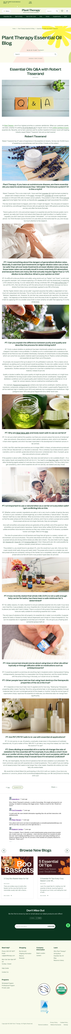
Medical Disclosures (56, 1024)
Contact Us (5, 972)
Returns (21, 956)
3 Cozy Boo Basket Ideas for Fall (16, 879)
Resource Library (59, 960)
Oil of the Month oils (29, 128)
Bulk (65, 16)
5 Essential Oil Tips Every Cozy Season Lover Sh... (52, 880)
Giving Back (57, 953)
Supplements (57, 16)
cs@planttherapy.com (8, 955)
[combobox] (52, 11)
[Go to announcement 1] (15, 6)
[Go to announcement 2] (17, 6)
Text (39, 918)
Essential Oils (7, 16)
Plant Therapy (16, 1023)
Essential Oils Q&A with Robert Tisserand (47, 28)
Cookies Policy (64, 1022)
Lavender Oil (46, 193)
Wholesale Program (7, 983)
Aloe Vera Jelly (22, 433)
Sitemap (66, 1024)
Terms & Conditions (43, 1024)
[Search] (57, 11)
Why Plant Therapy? (60, 951)
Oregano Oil (9, 542)
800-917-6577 (10, 951)
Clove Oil (17, 542)
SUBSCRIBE (51, 926)
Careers (38, 955)
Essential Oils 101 (59, 956)
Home (47, 16)
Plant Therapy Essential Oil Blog (26, 28)
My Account (22, 951)
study (32, 195)
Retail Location (40, 953)
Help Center (5, 968)
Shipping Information (25, 953)
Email (33, 918)
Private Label (6, 988)
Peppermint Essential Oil (21, 385)
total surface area (60, 283)
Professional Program (8, 985)
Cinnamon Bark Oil (30, 542)
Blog (55, 958)
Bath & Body (18, 16)
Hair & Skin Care (31, 16)
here (46, 531)
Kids (41, 16)
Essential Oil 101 (17, 787)
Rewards (21, 958)
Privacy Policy (54, 1022)
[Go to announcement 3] (19, 6)
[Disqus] (35, 819)
